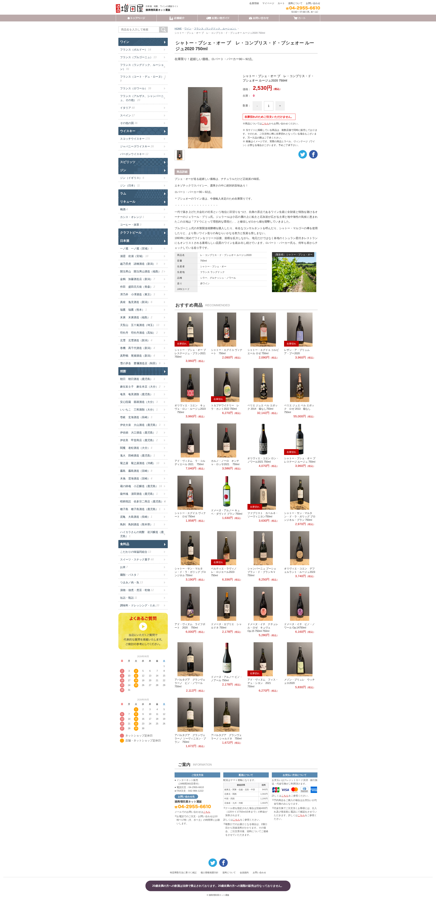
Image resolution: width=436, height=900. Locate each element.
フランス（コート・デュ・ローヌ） (143, 78)
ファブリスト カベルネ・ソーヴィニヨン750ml (262, 515)
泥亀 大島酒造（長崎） (136, 516)
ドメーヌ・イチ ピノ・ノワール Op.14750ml (299, 626)
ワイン (187, 28)
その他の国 (128, 123)
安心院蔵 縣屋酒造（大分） (139, 401)
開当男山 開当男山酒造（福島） (141, 271)
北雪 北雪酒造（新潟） (136, 340)
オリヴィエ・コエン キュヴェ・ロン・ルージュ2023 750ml (190, 409)
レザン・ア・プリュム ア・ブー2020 (298, 351)
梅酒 (124, 209)
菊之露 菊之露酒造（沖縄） (139, 463)
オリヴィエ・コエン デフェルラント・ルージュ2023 (299, 570)
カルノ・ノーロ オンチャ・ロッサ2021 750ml (225, 462)
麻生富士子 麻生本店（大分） (140, 386)
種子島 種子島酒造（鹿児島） (140, 509)
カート (281, 3)
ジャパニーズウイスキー (137, 146)
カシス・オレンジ (132, 217)
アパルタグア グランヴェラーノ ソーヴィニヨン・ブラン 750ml (190, 738)
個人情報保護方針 (209, 872)
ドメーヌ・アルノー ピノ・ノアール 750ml (226, 678)
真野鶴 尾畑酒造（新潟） (137, 355)
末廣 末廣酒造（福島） (136, 317)
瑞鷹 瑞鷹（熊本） (133, 309)
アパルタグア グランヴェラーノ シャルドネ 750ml (226, 737)
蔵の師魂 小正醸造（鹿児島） (141, 486)
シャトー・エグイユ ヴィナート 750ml (226, 351)
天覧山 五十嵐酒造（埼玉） (139, 325)
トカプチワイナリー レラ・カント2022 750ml (225, 407)
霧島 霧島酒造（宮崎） (136, 470)
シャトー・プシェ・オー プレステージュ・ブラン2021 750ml (190, 353)
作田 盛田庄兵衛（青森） (137, 286)
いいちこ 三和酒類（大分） (139, 409)
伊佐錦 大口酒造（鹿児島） (139, 432)
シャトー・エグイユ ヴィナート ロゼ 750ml (190, 515)
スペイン (127, 115)
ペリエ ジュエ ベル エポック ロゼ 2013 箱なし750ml (299, 409)
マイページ (268, 3)
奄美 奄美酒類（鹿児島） (137, 394)
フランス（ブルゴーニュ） (138, 57)
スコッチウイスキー (135, 138)
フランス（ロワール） (135, 88)
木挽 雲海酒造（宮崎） (136, 478)
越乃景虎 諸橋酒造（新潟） (139, 263)
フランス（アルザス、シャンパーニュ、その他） (142, 98)
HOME (178, 28)
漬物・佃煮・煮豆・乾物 (137, 590)
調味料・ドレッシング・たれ (139, 605)
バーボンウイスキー (134, 154)
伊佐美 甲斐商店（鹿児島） (139, 440)
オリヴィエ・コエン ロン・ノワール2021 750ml (263, 460)
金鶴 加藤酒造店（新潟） (137, 279)
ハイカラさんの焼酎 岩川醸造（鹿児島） (142, 534)
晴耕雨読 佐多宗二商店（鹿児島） (143, 501)
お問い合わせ (313, 3)
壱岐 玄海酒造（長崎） (136, 417)
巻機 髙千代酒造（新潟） (137, 348)
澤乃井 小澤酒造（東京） (137, 294)
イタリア (127, 107)
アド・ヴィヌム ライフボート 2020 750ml (190, 626)
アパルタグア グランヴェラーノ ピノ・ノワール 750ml (190, 683)
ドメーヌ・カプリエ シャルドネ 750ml (226, 626)
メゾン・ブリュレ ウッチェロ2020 (299, 681)
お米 (124, 567)
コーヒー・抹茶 (130, 224)
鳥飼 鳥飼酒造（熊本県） (137, 524)
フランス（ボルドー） (135, 49)
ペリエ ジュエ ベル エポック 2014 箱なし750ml (262, 407)
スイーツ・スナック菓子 (137, 559)
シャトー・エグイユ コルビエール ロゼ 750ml (263, 351)
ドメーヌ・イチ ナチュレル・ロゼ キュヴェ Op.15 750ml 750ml (262, 627)
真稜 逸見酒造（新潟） (136, 302)
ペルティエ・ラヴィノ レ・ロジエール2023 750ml (225, 572)
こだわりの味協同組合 (135, 551)
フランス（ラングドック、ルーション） (215, 28)
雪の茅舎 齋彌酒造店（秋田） (140, 363)
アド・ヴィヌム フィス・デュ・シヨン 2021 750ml (262, 683)
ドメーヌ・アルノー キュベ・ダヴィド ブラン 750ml (226, 512)
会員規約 (244, 872)
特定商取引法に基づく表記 (183, 872)
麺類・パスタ (129, 574)
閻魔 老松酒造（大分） (136, 447)
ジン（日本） (130, 185)
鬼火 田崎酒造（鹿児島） (137, 455)
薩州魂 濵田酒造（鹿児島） (139, 493)
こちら (265, 123)
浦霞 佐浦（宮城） (134, 256)
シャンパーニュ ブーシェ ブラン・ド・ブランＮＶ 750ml (263, 572)
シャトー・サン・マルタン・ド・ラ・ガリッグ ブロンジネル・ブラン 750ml (299, 516)
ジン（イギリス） (132, 177)
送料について (295, 3)
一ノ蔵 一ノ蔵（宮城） (136, 248)
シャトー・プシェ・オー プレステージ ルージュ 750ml (299, 460)
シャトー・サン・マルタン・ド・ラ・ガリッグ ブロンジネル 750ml (190, 572)
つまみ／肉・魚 (131, 582)
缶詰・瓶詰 (128, 597)
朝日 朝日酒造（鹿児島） (137, 379)
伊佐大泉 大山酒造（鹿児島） (140, 424)
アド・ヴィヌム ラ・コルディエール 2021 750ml (190, 462)
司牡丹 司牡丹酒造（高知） (139, 332)
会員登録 (254, 3)
